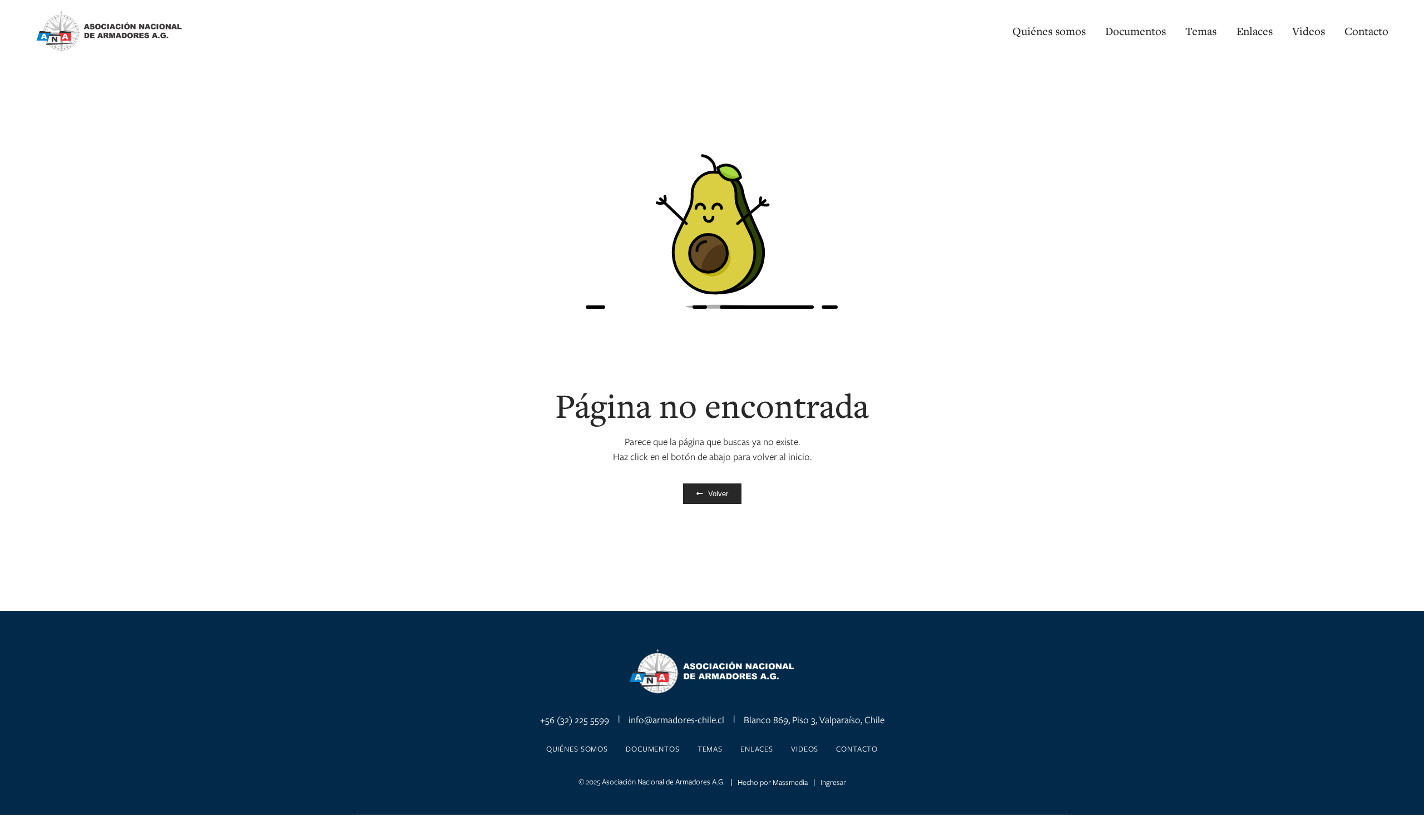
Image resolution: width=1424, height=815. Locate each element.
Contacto (1366, 31)
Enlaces (1255, 31)
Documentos (1135, 31)
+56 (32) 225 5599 (574, 719)
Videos (1308, 31)
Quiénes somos (1049, 31)
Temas (1201, 31)
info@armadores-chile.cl (676, 719)
